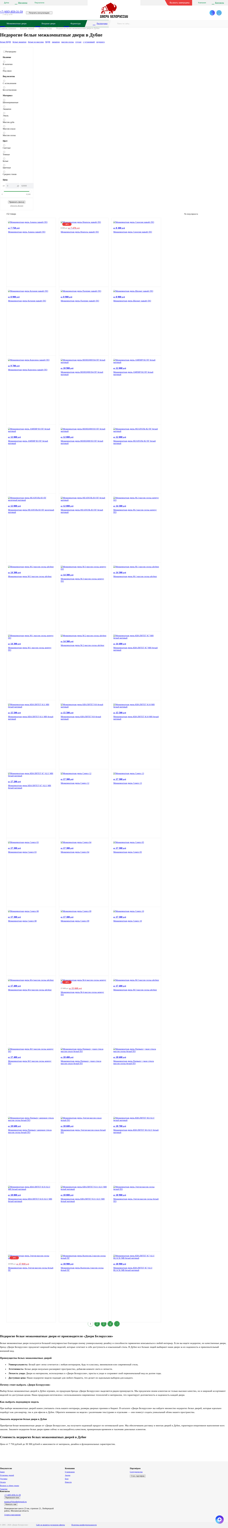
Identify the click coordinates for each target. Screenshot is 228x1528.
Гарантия (3, 1489)
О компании (70, 1472)
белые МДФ (5, 42)
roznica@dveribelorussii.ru (15, 1502)
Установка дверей (7, 1475)
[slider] (2, 191)
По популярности (191, 214)
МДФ (47, 42)
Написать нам (10, 1504)
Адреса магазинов (12, 1515)
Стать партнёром (137, 1476)
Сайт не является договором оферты (50, 1525)
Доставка (3, 1479)
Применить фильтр (16, 202)
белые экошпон (19, 42)
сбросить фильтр (16, 206)
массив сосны (67, 42)
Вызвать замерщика (179, 3)
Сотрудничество (136, 1472)
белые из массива (36, 42)
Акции (67, 1475)
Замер (2, 1472)
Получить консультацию (39, 13)
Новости (68, 1482)
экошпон (56, 42)
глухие (78, 42)
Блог (67, 1479)
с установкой (89, 42)
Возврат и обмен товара (9, 1486)
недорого (100, 42)
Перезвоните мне (12, 1498)
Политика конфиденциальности (84, 1525)
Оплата (3, 1482)
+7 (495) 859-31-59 (11, 11)
